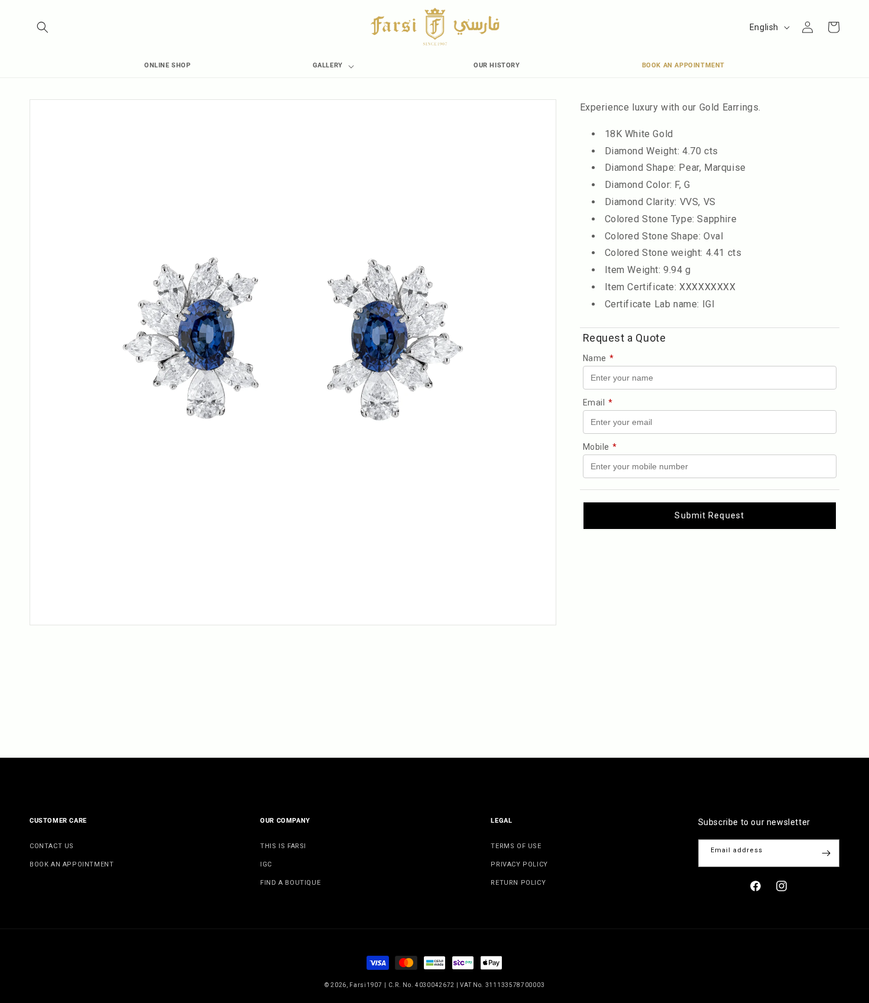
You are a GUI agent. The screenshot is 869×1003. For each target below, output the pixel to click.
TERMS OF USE (516, 846)
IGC (266, 864)
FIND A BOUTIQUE (290, 883)
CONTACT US (52, 846)
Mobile (600, 447)
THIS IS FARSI (283, 846)
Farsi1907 (365, 985)
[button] (43, 27)
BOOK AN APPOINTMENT (72, 864)
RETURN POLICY (518, 883)
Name (598, 358)
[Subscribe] (826, 853)
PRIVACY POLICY (519, 864)
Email (598, 402)
